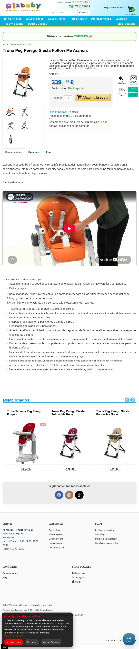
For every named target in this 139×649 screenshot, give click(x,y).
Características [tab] (14, 152)
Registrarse (110, 7)
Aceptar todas (13, 642)
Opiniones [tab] (34, 152)
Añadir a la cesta (95, 97)
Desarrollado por (120, 640)
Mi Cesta (131, 12)
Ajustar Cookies (51, 642)
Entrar (120, 7)
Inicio (5, 43)
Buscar (84, 12)
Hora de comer (17, 43)
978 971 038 (8, 537)
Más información (13, 635)
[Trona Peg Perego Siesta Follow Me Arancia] (23, 82)
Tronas (30, 43)
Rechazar (31, 642)
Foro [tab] (49, 152)
